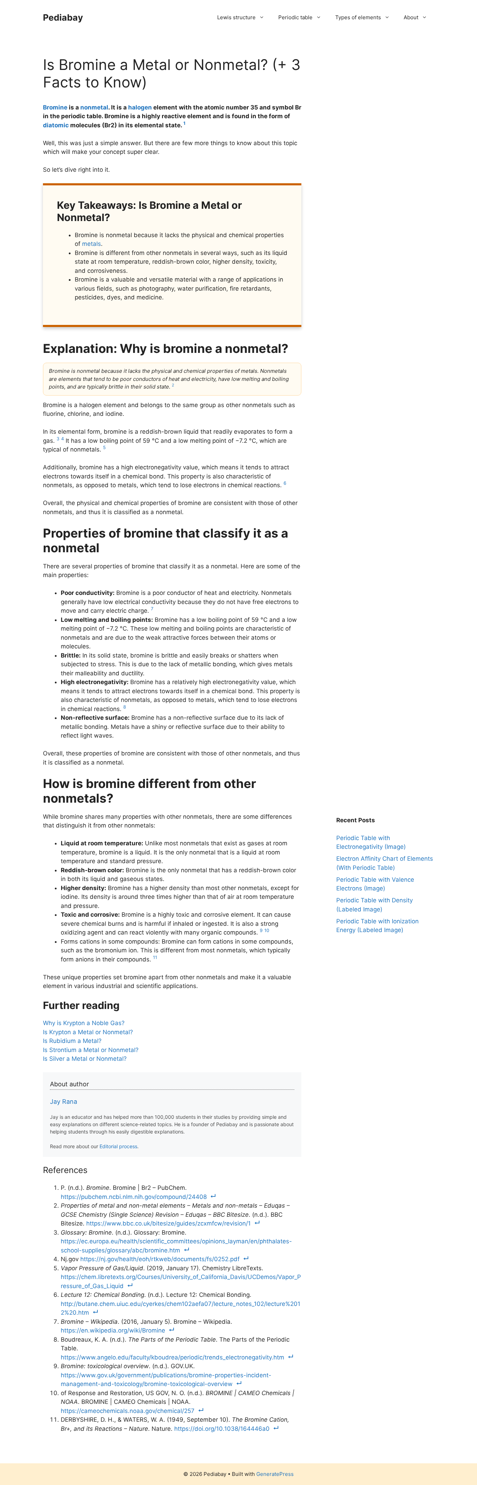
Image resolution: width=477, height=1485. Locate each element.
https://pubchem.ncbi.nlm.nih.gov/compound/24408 (134, 1196)
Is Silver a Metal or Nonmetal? (85, 1058)
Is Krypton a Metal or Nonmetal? (88, 1032)
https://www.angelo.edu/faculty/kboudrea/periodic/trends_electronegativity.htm (172, 1357)
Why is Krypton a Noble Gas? (84, 1022)
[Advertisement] (388, 99)
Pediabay (63, 17)
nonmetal (94, 107)
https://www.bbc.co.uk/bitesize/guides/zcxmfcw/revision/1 (168, 1223)
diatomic (56, 125)
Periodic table (295, 17)
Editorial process (118, 1146)
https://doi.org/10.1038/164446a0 (222, 1428)
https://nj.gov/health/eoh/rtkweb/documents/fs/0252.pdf (160, 1259)
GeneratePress (275, 1474)
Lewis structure (236, 17)
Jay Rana (63, 1101)
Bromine (55, 107)
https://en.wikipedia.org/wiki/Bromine (113, 1330)
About (411, 17)
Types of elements (358, 17)
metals (91, 243)
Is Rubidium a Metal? (72, 1040)
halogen (140, 107)
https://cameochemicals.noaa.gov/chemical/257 (128, 1410)
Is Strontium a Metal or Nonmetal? (91, 1049)
